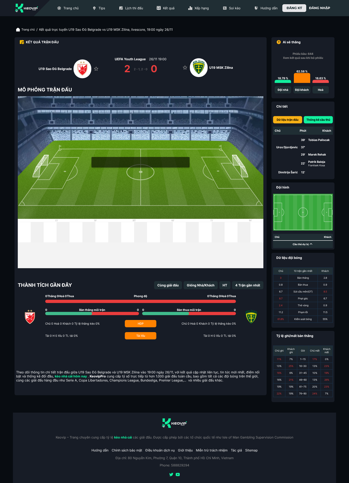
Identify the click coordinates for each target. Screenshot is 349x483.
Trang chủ (28, 29)
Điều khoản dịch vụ (160, 450)
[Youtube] (177, 475)
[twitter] (171, 475)
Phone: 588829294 (174, 465)
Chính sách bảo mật (127, 450)
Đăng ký (294, 8)
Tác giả (236, 450)
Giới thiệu (185, 450)
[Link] (27, 8)
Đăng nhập (319, 8)
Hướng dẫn (99, 450)
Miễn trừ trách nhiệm (212, 450)
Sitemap (251, 450)
